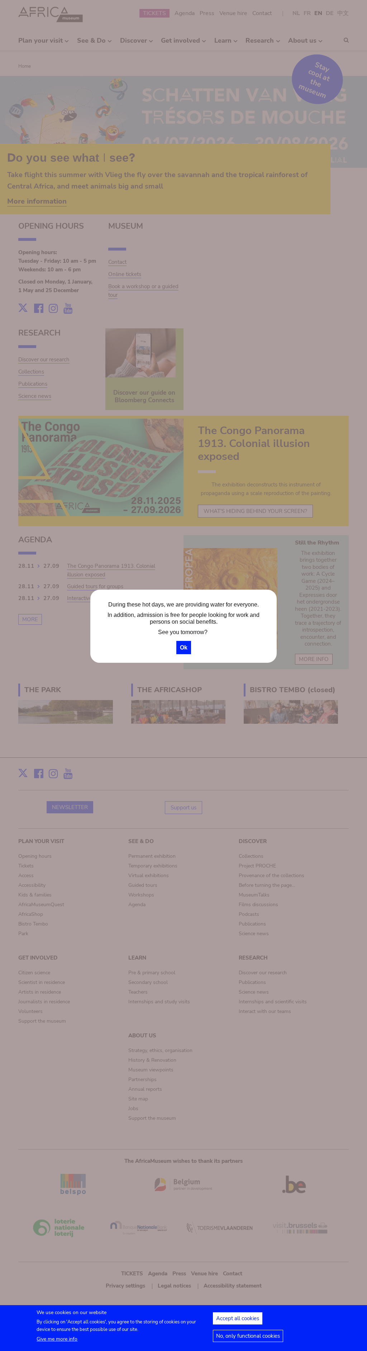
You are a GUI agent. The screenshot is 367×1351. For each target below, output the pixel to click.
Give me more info (57, 1339)
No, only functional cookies (248, 1336)
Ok (183, 647)
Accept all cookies (237, 1318)
